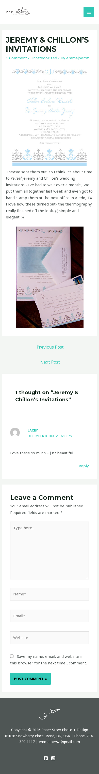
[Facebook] (45, 758)
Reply (84, 465)
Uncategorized (43, 57)
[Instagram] (53, 758)
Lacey (33, 430)
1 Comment (16, 57)
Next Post (50, 362)
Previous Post (50, 347)
